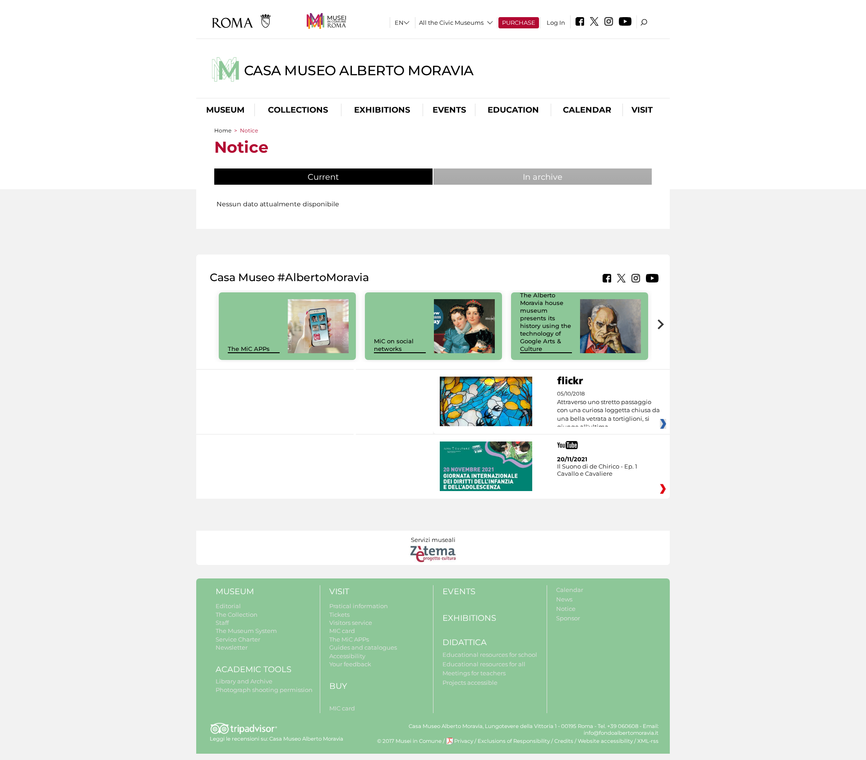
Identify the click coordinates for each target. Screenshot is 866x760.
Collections (298, 110)
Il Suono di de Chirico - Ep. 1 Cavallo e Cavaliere (597, 470)
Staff (222, 622)
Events (449, 110)
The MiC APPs (249, 348)
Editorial (228, 606)
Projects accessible (469, 682)
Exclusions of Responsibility (514, 741)
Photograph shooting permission (264, 689)
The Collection (237, 614)
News (564, 599)
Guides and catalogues (363, 647)
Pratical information (358, 606)
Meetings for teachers (474, 673)
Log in (556, 22)
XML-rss (648, 741)
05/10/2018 (608, 410)
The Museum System (246, 630)
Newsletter (232, 647)
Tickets (339, 614)
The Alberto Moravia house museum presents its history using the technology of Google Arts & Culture (545, 321)
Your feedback (350, 664)
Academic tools (253, 669)
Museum (225, 110)
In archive (542, 177)
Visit (642, 110)
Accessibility (347, 656)
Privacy (463, 741)
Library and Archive (244, 681)
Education (513, 110)
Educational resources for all (483, 664)
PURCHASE (518, 22)
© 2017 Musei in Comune (409, 741)
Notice (566, 608)
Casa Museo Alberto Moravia (359, 70)
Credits (563, 741)
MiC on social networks (394, 344)
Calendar (587, 110)
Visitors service (350, 622)
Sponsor (568, 618)
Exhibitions (382, 110)
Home (222, 130)
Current (346, 177)
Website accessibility (605, 741)
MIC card (342, 630)
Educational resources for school (489, 654)
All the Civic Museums (451, 22)
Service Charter (238, 639)
